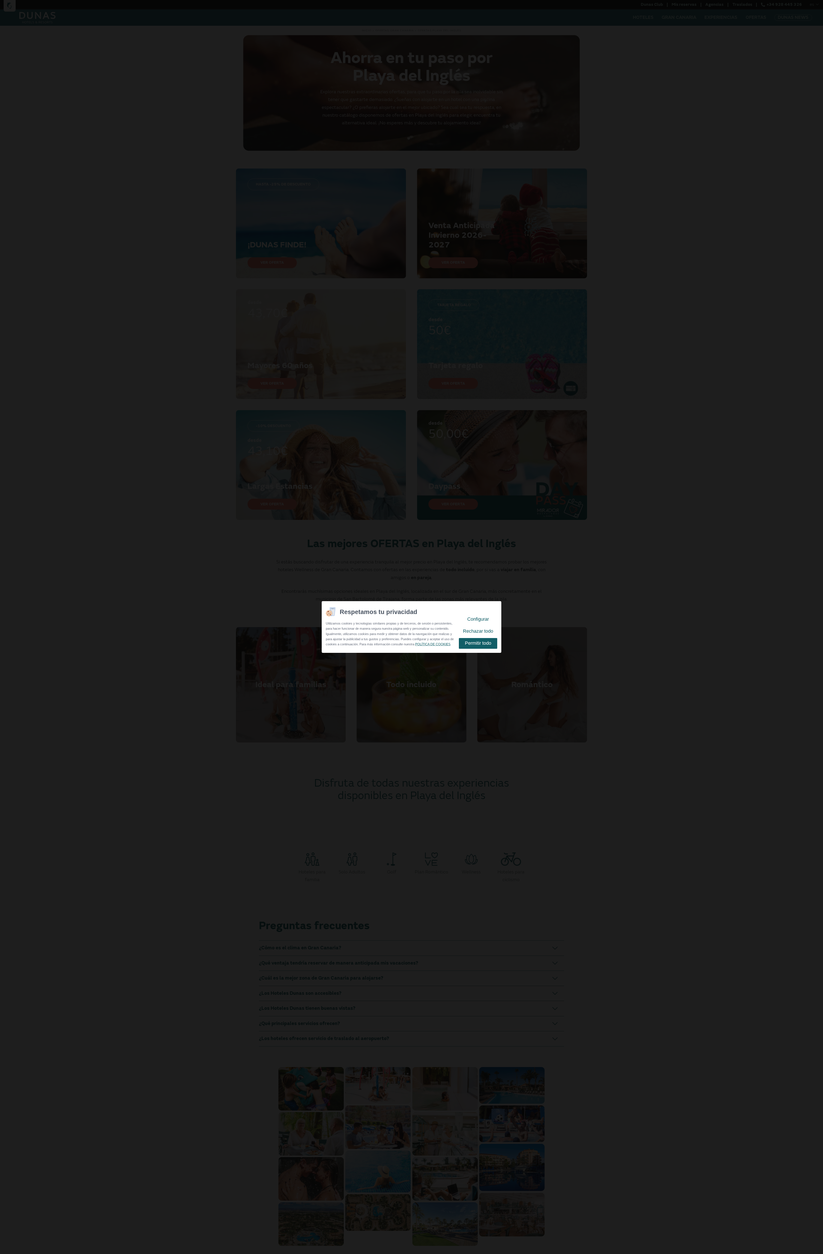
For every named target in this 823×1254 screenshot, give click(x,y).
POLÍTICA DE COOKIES (433, 644)
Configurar (478, 619)
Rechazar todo (478, 631)
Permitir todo (478, 643)
